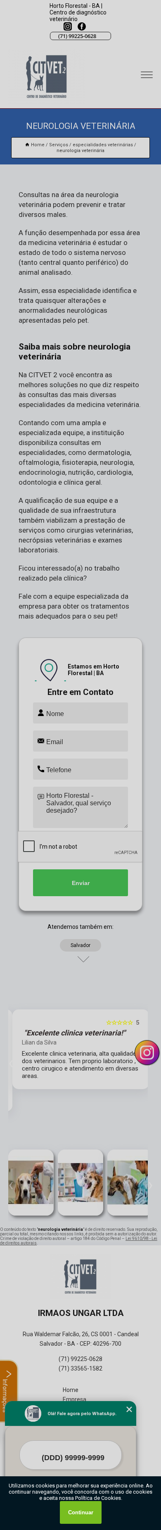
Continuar (80, 1512)
